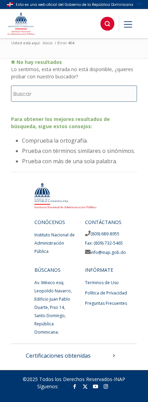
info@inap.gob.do (108, 252)
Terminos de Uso (102, 283)
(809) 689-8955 (105, 234)
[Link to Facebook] (75, 386)
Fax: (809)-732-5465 (104, 243)
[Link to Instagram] (106, 386)
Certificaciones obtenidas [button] (58, 355)
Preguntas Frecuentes (106, 303)
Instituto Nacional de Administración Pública (54, 243)
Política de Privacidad (106, 293)
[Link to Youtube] (95, 386)
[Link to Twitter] (85, 386)
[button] (107, 24)
